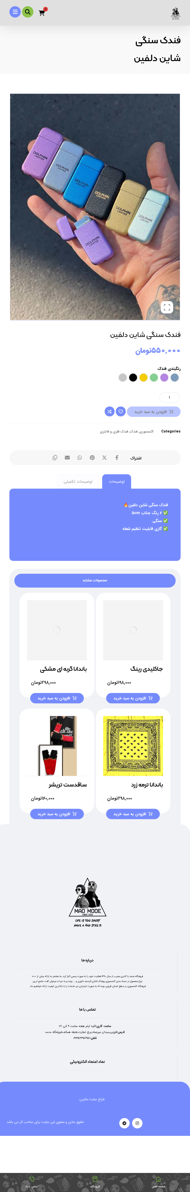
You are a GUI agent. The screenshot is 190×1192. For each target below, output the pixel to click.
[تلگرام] (124, 1123)
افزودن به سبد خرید (150, 412)
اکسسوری (146, 431)
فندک (134, 431)
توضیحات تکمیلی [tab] (78, 481)
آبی (175, 377)
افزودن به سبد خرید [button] (54, 698)
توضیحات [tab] (117, 481)
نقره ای (123, 377)
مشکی (133, 377)
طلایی (143, 377)
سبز (154, 377)
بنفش (164, 377)
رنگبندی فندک (169, 369)
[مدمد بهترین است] (176, 13)
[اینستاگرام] (137, 1123)
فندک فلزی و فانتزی (114, 431)
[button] (15, 12)
